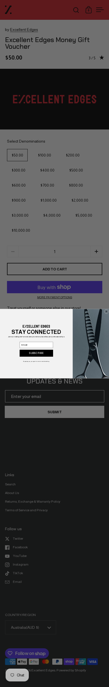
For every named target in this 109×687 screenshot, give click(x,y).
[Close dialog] (106, 311)
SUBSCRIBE (36, 352)
